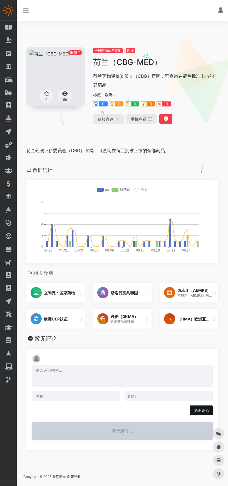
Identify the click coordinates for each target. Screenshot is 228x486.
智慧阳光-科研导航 (66, 477)
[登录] (221, 11)
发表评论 (201, 410)
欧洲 (130, 50)
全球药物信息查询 (108, 50)
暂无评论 (45, 338)
